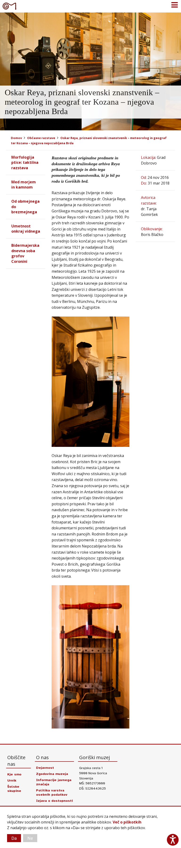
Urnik (11, 780)
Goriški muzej (9, 6)
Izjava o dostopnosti (54, 801)
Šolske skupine (14, 788)
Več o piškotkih (127, 822)
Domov (16, 138)
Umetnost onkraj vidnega (25, 228)
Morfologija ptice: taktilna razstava (24, 162)
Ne (30, 838)
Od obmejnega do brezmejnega (25, 206)
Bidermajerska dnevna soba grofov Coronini (25, 253)
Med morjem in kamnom (23, 184)
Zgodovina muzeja (52, 774)
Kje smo (14, 774)
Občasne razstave (41, 138)
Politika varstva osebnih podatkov (51, 792)
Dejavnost (45, 768)
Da (14, 838)
